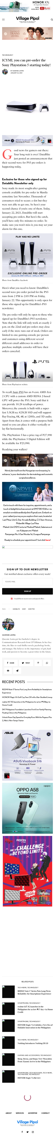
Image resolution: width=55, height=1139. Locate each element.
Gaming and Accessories (29, 1055)
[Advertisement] (27, 942)
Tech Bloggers (35, 1073)
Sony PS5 (18, 392)
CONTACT (45, 1113)
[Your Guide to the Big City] (27, 19)
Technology (7, 55)
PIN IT (29, 256)
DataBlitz (16, 609)
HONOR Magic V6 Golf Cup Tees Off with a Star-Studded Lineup (27, 697)
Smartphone (23, 1003)
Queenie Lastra (18, 71)
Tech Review (23, 1074)
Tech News (22, 988)
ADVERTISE (32, 1113)
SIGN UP (27, 591)
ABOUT (9, 1113)
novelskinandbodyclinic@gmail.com (25, 512)
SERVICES (20, 1113)
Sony (24, 609)
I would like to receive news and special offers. (29, 598)
